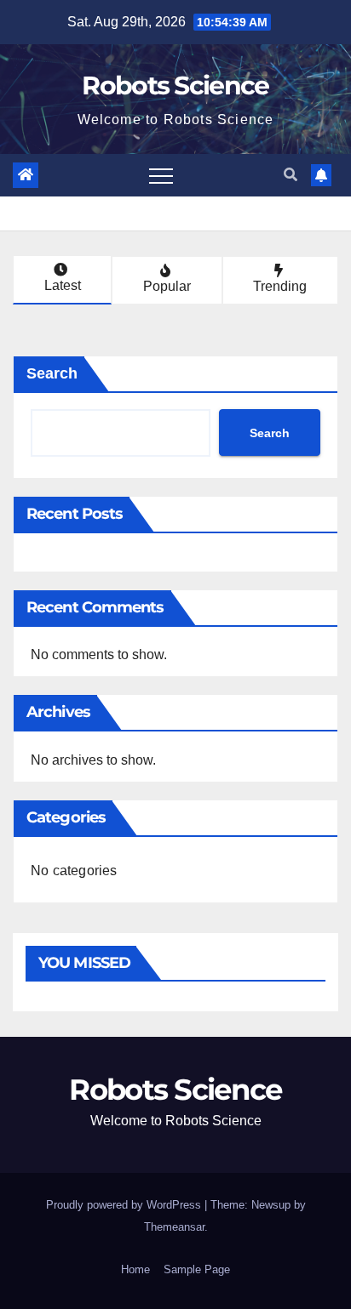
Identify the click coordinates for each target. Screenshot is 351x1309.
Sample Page (197, 1269)
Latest (62, 285)
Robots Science (175, 85)
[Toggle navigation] (161, 175)
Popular (167, 286)
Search (52, 373)
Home (135, 1269)
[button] (290, 175)
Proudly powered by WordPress (125, 1204)
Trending (280, 286)
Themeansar (174, 1227)
